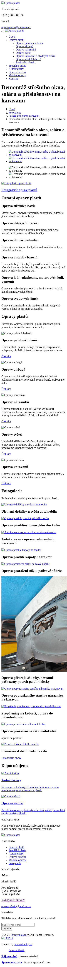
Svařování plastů (25, 62)
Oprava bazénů (17, 72)
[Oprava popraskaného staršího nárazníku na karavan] (32, 688)
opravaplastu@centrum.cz (16, 27)
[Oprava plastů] (10, 2)
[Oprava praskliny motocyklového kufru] (25, 518)
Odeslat (7, 928)
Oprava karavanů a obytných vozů (35, 55)
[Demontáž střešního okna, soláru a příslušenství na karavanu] (37, 154)
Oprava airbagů (24, 46)
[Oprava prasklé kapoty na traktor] (21, 549)
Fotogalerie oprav (11, 757)
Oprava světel (23, 52)
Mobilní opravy (17, 75)
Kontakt (13, 78)
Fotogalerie (15, 112)
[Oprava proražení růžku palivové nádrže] (25, 563)
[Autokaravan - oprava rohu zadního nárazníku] (28, 532)
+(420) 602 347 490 (12, 900)
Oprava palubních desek (29, 43)
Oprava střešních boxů (28, 59)
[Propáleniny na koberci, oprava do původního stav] (31, 706)
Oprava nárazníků (26, 49)
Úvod (12, 36)
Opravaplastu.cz (20, 934)
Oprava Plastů (16, 950)
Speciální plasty (17, 65)
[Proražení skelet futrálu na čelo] (20, 744)
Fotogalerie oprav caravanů (24, 115)
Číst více (6, 356)
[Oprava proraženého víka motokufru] (23, 724)
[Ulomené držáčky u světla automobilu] (24, 504)
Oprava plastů (16, 39)
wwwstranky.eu (23, 944)
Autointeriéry (16, 68)
